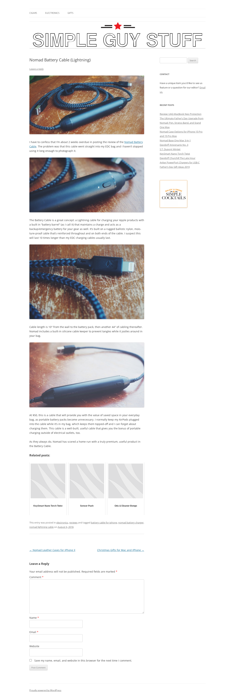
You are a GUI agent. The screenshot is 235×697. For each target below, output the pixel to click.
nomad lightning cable (41, 527)
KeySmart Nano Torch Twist (175, 153)
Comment (36, 577)
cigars (33, 13)
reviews (73, 522)
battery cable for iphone (104, 522)
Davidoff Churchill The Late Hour (177, 158)
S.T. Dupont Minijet (170, 149)
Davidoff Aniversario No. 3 (174, 144)
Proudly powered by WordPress (45, 690)
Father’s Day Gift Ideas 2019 (175, 167)
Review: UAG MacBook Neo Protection (180, 114)
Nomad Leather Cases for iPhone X (52, 550)
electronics (52, 13)
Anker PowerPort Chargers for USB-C (180, 162)
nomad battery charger (131, 522)
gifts (70, 13)
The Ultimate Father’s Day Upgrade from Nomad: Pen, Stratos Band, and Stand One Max (181, 123)
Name (34, 617)
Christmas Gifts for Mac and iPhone (120, 550)
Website (34, 646)
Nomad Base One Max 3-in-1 (175, 140)
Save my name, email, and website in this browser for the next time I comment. (83, 660)
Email (33, 632)
